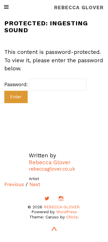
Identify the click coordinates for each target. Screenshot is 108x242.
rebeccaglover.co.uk (52, 169)
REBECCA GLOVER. (62, 207)
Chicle (72, 217)
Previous (14, 184)
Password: (17, 84)
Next (34, 184)
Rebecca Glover (50, 162)
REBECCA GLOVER (79, 7)
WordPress (66, 211)
